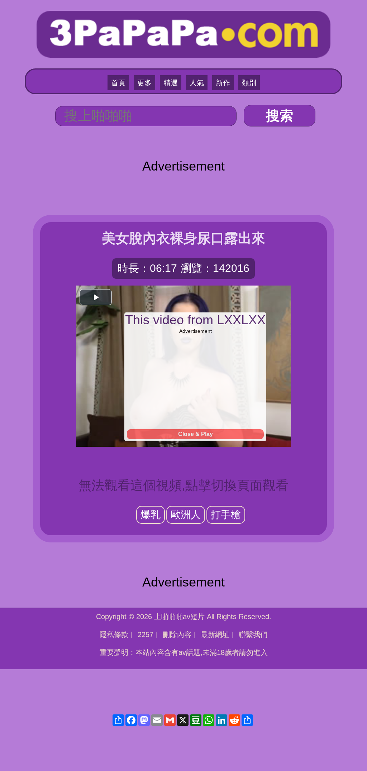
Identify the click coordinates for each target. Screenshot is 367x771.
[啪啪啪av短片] (183, 33)
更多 (144, 83)
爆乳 (150, 514)
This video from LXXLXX (195, 319)
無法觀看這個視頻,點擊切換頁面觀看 (183, 485)
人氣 (197, 83)
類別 (249, 83)
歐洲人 (186, 514)
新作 (223, 83)
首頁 (118, 83)
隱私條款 (114, 634)
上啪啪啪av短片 (179, 617)
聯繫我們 (253, 634)
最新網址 (215, 634)
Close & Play (195, 434)
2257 (145, 634)
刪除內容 (177, 634)
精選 (170, 83)
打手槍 (226, 514)
